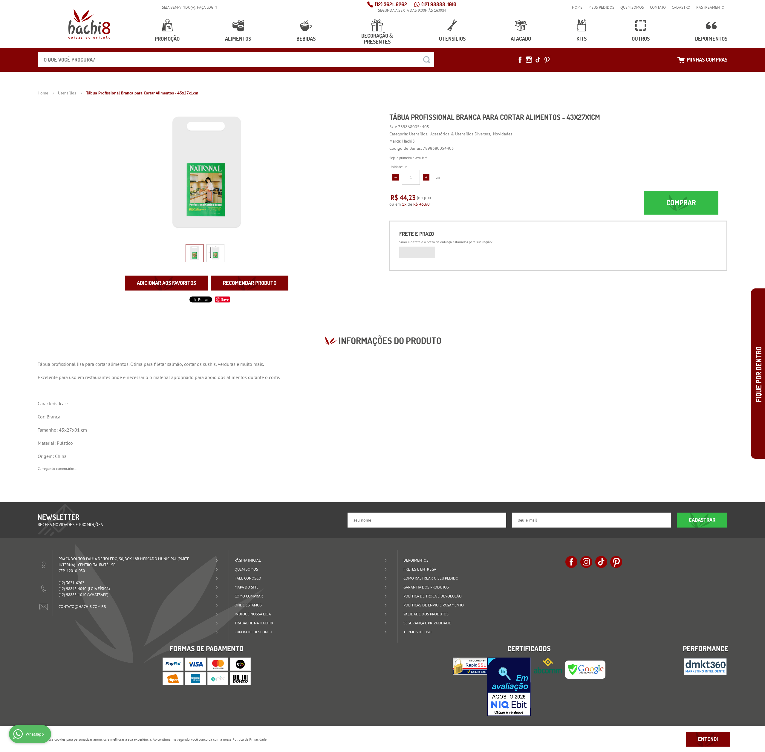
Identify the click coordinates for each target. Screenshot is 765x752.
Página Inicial (248, 560)
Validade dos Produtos (426, 614)
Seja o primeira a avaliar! (408, 157)
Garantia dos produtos (426, 587)
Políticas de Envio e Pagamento (433, 605)
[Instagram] (528, 59)
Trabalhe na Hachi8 (254, 623)
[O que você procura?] (426, 59)
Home (577, 7)
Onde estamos (248, 605)
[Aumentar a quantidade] (426, 177)
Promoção (167, 38)
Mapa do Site (246, 587)
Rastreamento (710, 7)
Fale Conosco (248, 578)
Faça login (207, 7)
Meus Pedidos (601, 7)
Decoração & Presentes (377, 38)
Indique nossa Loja (253, 614)
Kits (581, 38)
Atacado (521, 38)
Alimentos (238, 38)
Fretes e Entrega (419, 569)
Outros (641, 38)
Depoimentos (711, 38)
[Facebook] (519, 59)
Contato (658, 7)
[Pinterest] (546, 59)
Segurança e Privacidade (427, 623)
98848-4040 (72, 588)
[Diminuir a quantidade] (395, 177)
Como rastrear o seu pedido (430, 578)
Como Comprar (249, 596)
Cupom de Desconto (253, 632)
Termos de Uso (417, 632)
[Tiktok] (537, 59)
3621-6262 (391, 4)
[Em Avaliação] (509, 687)
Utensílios (452, 38)
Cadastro (681, 7)
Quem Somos (632, 7)
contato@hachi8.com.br (82, 606)
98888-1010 (438, 4)
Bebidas (306, 38)
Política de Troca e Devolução (432, 596)
